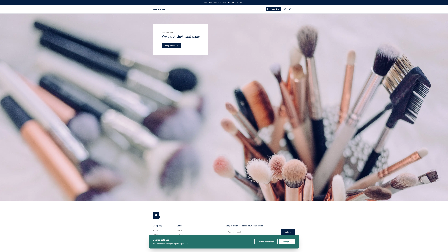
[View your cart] (291, 9)
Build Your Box (273, 9)
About (155, 230)
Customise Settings (266, 242)
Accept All (287, 242)
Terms (179, 230)
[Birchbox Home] (159, 9)
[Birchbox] (156, 215)
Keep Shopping (171, 46)
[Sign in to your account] (285, 9)
